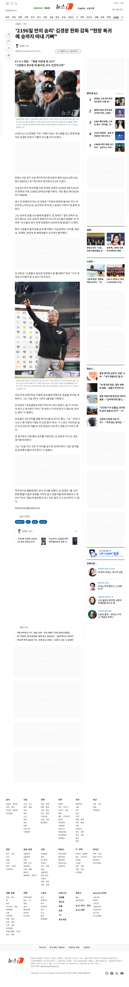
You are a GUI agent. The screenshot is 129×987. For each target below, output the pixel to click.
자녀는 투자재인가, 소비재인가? (110, 587)
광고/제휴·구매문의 (57, 947)
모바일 (78, 860)
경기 (77, 810)
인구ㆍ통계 (45, 813)
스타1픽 (96, 903)
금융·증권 (27, 849)
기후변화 (61, 826)
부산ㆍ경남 (80, 835)
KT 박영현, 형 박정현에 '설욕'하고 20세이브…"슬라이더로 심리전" (45, 636)
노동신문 (90, 8)
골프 (42, 916)
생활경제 (44, 872)
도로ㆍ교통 (10, 925)
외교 (95, 799)
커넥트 (116, 3)
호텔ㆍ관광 (45, 882)
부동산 (61, 849)
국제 (60, 799)
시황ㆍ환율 (27, 869)
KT (28, 522)
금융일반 (26, 854)
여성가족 (26, 829)
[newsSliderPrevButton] (116, 94)
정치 (8, 799)
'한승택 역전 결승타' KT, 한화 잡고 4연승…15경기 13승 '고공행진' (45, 640)
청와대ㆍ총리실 (12, 804)
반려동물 (9, 928)
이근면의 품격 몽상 (105, 611)
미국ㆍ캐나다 (63, 807)
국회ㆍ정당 (10, 807)
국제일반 (61, 838)
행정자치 (79, 804)
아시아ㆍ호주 (63, 810)
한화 (35, 522)
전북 (77, 826)
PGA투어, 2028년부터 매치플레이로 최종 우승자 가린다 (59, 540)
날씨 (25, 822)
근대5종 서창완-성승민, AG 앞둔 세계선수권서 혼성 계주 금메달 (28, 540)
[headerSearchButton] (15, 3)
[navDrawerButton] (7, 3)
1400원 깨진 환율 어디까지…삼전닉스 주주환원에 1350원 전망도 (104, 147)
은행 (25, 860)
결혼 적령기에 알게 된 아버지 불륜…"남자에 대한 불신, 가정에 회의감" (112, 399)
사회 (25, 799)
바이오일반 (97, 863)
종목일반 (44, 919)
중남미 (60, 819)
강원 (77, 816)
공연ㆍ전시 (10, 897)
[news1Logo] (16, 960)
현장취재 (19, 522)
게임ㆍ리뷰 (80, 869)
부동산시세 (62, 863)
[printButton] (8, 55)
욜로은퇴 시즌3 (103, 583)
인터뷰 (25, 913)
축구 (42, 903)
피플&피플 (62, 832)
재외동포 (96, 810)
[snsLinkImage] (106, 973)
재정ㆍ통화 (45, 807)
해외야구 (44, 900)
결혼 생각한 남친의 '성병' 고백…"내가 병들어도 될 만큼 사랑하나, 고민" (112, 376)
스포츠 (18, 24)
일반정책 (61, 857)
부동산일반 (62, 854)
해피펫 (47, 8)
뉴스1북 (96, 913)
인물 (25, 826)
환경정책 (44, 822)
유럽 (59, 813)
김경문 (43, 522)
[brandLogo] (64, 6)
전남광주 (79, 829)
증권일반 (26, 866)
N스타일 (26, 916)
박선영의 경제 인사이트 (106, 569)
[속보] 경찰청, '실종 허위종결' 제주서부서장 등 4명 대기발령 (104, 136)
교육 (25, 810)
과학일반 (79, 872)
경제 (43, 799)
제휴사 (78, 893)
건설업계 (61, 866)
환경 (25, 819)
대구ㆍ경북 (80, 832)
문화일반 (9, 910)
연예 (89, 230)
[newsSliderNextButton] (122, 94)
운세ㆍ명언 (10, 922)
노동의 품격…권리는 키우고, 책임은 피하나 (109, 616)
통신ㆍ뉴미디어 (81, 857)
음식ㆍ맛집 (10, 934)
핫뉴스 (90, 368)
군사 (7, 857)
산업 (43, 849)
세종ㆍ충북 (80, 819)
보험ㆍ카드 (27, 863)
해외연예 (26, 910)
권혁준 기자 (24, 46)
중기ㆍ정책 (45, 866)
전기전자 (44, 860)
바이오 (96, 849)
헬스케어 (96, 860)
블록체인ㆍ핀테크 (30, 875)
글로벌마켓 (80, 900)
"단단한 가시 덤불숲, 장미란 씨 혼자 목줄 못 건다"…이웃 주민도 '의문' (112, 411)
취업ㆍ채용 (45, 885)
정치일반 (9, 813)
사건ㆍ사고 (27, 804)
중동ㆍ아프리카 (64, 816)
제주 (77, 841)
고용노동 (44, 816)
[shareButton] (8, 34)
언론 (7, 913)
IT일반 (78, 863)
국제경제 (61, 822)
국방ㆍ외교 (97, 804)
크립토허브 (38, 8)
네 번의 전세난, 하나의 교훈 (110, 572)
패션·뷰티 (44, 875)
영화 (25, 903)
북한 (8, 849)
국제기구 (61, 829)
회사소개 (42, 947)
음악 (25, 907)
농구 (42, 913)
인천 (77, 813)
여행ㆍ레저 (10, 919)
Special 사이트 (100, 893)
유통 (42, 869)
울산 (77, 838)
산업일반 (44, 854)
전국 (77, 799)
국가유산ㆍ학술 (12, 907)
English (81, 8)
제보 (121, 3)
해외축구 (44, 907)
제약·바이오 (97, 857)
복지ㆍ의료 (97, 854)
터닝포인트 (97, 910)
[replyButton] (8, 41)
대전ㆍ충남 (80, 822)
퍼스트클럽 (97, 916)
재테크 (25, 872)
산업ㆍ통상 (45, 810)
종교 (7, 903)
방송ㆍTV (27, 900)
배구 (42, 910)
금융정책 (26, 857)
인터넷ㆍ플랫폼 (81, 854)
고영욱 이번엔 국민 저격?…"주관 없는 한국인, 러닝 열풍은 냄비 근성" (112, 422)
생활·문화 (10, 893)
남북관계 (9, 869)
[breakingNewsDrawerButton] (12, 3)
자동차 (43, 863)
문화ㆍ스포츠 (11, 866)
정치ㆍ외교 (10, 854)
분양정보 (61, 860)
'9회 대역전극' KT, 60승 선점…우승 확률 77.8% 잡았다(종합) (43, 632)
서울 (77, 807)
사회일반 (26, 832)
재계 (42, 857)
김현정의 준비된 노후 (105, 597)
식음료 (43, 878)
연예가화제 (27, 897)
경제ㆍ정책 (45, 804)
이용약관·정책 (74, 947)
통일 (94, 807)
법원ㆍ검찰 (27, 807)
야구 (42, 897)
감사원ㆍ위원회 (12, 810)
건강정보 (9, 916)
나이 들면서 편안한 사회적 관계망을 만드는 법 (110, 601)
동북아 (60, 804)
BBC (77, 897)
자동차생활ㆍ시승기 (13, 931)
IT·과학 (79, 849)
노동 (25, 816)
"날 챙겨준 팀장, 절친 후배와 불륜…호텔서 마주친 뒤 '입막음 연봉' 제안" (111, 388)
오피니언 (91, 563)
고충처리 (86, 947)
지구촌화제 (62, 835)
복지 (25, 813)
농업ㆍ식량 (45, 819)
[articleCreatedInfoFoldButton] (41, 51)
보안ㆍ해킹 (80, 866)
